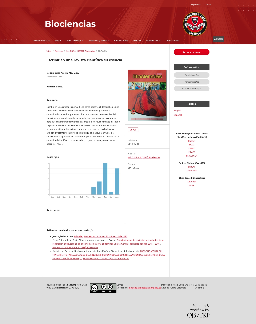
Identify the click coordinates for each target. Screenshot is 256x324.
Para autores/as (192, 81)
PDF (134, 129)
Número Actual (153, 40)
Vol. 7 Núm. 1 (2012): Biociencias (80, 51)
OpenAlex (192, 170)
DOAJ (191, 144)
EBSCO (191, 148)
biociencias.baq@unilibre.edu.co (145, 287)
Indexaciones (172, 40)
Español (178, 114)
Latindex (192, 181)
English (177, 110)
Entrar (208, 4)
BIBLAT (191, 166)
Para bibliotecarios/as (191, 88)
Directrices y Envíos (98, 40)
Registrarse (195, 4)
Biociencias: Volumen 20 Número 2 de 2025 (105, 236)
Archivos (137, 40)
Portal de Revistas (42, 40)
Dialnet (191, 141)
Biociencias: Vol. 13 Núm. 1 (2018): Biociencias (75, 247)
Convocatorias (121, 40)
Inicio (58, 40)
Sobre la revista (73, 40)
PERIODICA (191, 155)
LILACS (191, 152)
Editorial (78, 236)
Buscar (219, 38)
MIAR (191, 185)
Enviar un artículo (191, 52)
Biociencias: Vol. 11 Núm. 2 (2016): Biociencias (106, 258)
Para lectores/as (192, 75)
